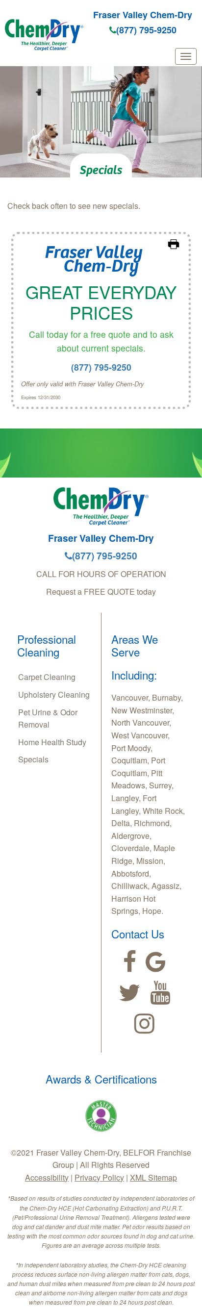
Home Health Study (52, 742)
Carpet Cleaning (47, 676)
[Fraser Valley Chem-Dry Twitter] (130, 993)
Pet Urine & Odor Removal (47, 718)
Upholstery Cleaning (54, 694)
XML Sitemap (153, 1177)
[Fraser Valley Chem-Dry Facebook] (129, 962)
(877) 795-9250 (146, 30)
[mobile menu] (186, 56)
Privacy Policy (99, 1177)
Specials (33, 759)
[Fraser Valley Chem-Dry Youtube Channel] (160, 993)
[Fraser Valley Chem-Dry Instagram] (144, 1023)
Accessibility (47, 1177)
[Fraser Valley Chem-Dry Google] (156, 962)
